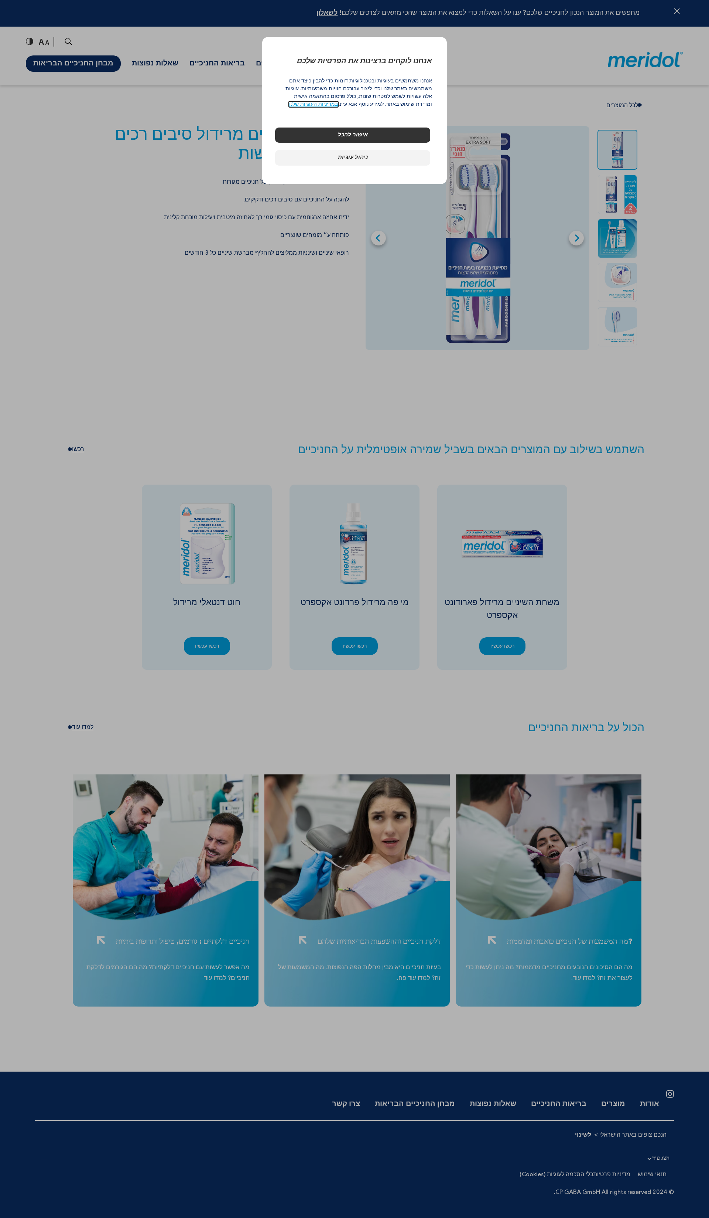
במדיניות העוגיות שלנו (313, 104)
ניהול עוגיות (353, 157)
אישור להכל (353, 135)
